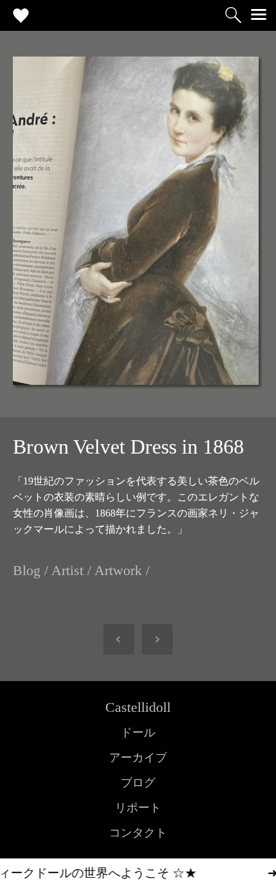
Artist (67, 570)
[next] (151, 639)
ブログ (138, 782)
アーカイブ (138, 757)
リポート (138, 807)
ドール (138, 732)
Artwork (118, 570)
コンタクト (138, 832)
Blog (26, 570)
